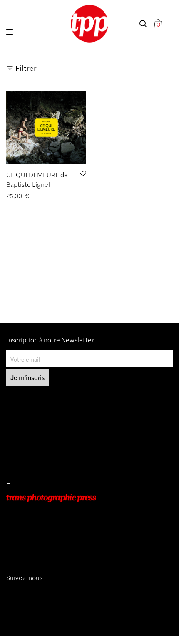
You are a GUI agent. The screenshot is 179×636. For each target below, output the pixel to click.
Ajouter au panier (26, 196)
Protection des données (37, 457)
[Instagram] (9, 592)
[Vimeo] (16, 592)
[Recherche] (146, 24)
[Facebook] (22, 592)
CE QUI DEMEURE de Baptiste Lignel (37, 179)
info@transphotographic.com (44, 545)
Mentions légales (28, 422)
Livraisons (19, 445)
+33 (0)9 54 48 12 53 (34, 533)
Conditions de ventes (33, 434)
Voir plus (64, 196)
